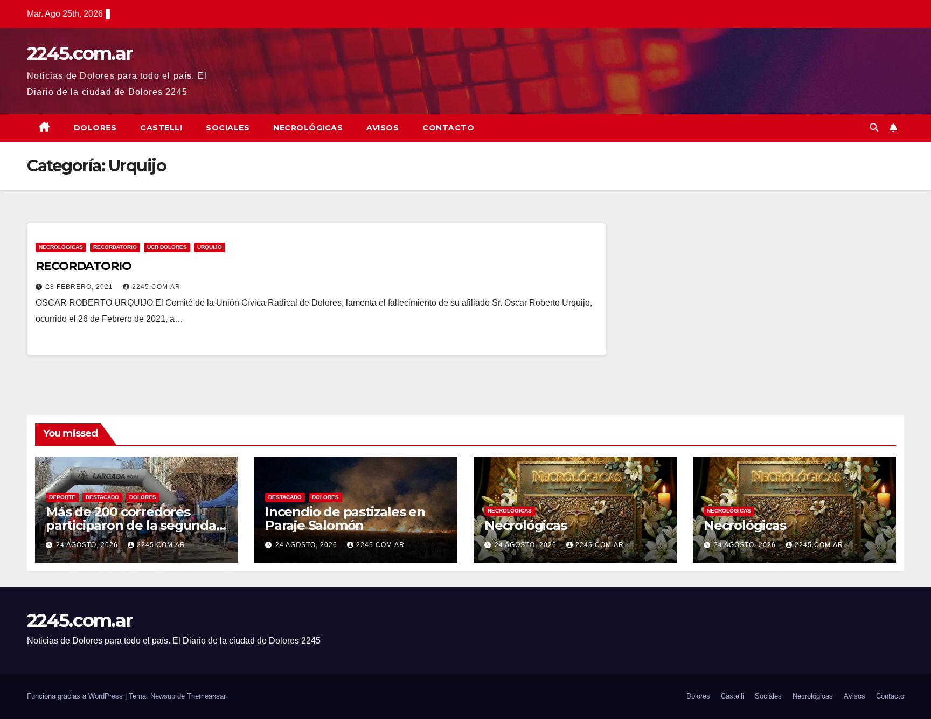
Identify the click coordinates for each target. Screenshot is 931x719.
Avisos (382, 128)
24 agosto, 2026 (88, 545)
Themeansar (206, 696)
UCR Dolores (167, 247)
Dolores (95, 128)
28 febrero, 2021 (80, 287)
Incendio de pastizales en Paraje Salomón (345, 518)
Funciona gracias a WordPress (76, 696)
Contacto (448, 128)
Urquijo (209, 247)
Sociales (227, 128)
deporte (62, 497)
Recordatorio (115, 247)
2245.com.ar (79, 53)
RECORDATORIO (83, 266)
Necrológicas (308, 128)
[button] (874, 127)
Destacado (102, 497)
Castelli (161, 128)
